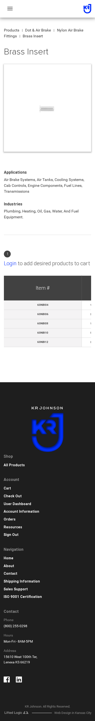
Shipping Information (22, 581)
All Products (14, 465)
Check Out (13, 496)
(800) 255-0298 (15, 626)
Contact (10, 574)
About (9, 566)
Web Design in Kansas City (72, 713)
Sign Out (11, 535)
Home (8, 558)
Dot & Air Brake (38, 30)
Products (11, 30)
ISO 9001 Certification (23, 597)
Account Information (21, 511)
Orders (10, 519)
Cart (7, 488)
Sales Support (16, 589)
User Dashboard (17, 504)
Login (10, 263)
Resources (13, 527)
